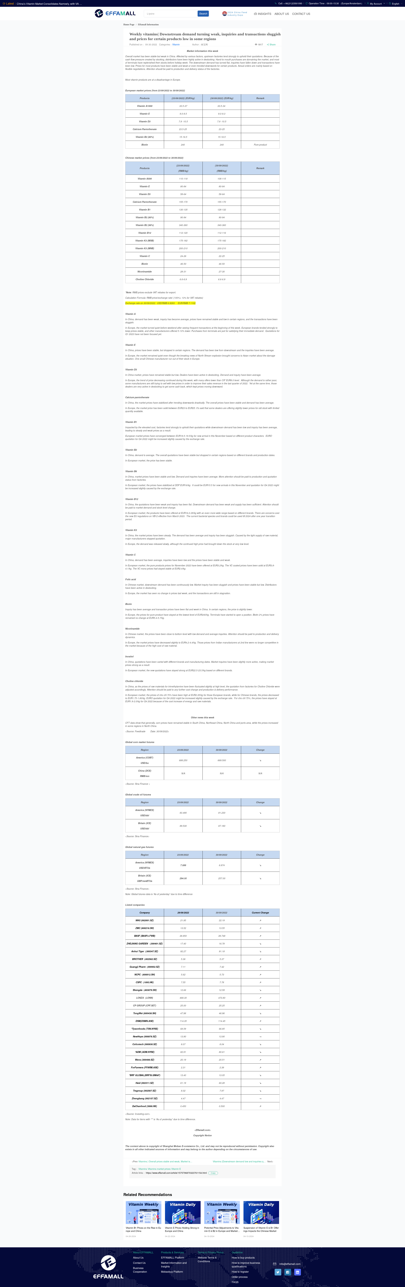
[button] (377, 3)
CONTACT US (301, 14)
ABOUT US (281, 14)
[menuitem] (397, 3)
